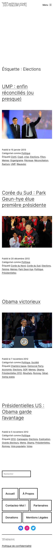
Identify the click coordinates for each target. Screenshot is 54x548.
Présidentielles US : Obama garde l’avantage (23, 412)
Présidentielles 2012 (12, 373)
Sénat (45, 373)
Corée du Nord (18, 265)
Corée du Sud (33, 265)
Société (35, 362)
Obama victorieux (21, 301)
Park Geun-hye (25, 269)
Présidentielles (9, 272)
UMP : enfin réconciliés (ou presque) (18, 93)
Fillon (42, 156)
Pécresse (28, 160)
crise (26, 156)
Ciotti (13, 156)
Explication (44, 439)
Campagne (22, 439)
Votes (29, 446)
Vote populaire (18, 446)
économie (7, 369)
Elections (34, 156)
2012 (13, 439)
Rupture (6, 164)
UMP (13, 164)
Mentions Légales (37, 517)
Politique (25, 153)
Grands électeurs (10, 442)
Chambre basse (18, 366)
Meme (23, 442)
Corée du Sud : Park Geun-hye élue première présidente (24, 199)
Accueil (10, 493)
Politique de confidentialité (16, 546)
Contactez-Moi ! (16, 505)
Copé (20, 156)
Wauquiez (21, 164)
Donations (12, 517)
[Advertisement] (27, 38)
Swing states (8, 376)
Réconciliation (41, 160)
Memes (5, 160)
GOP (25, 369)
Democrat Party (35, 366)
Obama (40, 369)
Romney (37, 373)
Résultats (27, 373)
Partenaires (41, 505)
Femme (5, 269)
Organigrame (16, 160)
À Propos (28, 493)
